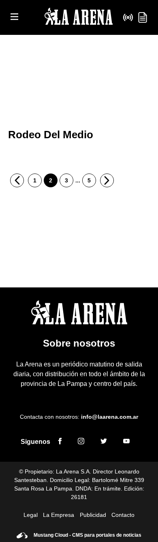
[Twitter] (103, 442)
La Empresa (58, 515)
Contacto (123, 515)
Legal (30, 515)
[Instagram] (81, 442)
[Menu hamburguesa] (14, 17)
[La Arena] (79, 18)
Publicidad (93, 515)
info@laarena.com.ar (109, 416)
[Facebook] (60, 442)
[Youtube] (126, 442)
